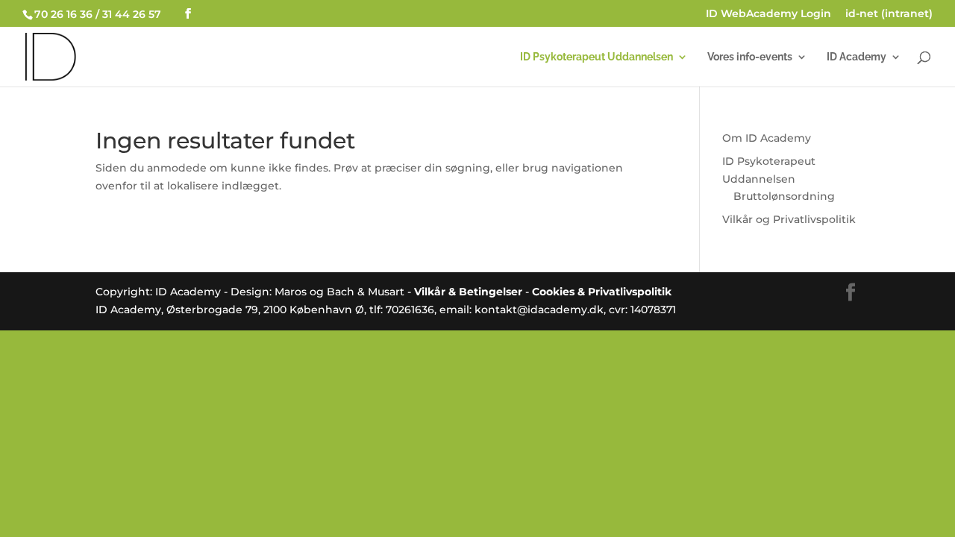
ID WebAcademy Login (768, 14)
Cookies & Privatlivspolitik (601, 291)
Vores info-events (749, 57)
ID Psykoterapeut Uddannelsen (596, 57)
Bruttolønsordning (784, 196)
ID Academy (856, 57)
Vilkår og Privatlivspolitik (789, 219)
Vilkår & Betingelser (468, 291)
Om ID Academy (766, 138)
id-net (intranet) (889, 14)
